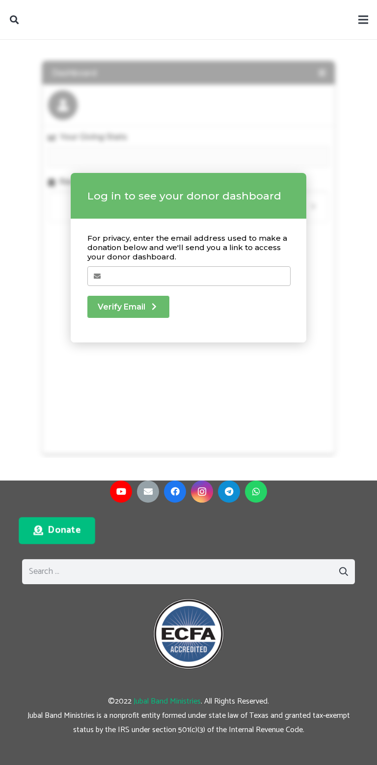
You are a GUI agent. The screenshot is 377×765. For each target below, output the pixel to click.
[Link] (188, 634)
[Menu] (363, 19)
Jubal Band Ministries (167, 701)
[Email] (148, 492)
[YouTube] (121, 492)
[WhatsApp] (256, 492)
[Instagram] (202, 492)
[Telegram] (229, 492)
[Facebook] (175, 492)
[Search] (14, 19)
